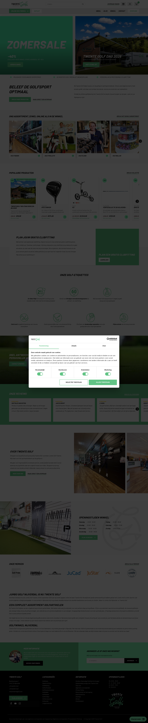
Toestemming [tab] (44, 346)
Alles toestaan (103, 382)
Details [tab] (74, 346)
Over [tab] (104, 346)
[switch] (63, 374)
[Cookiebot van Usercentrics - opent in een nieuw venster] (108, 339)
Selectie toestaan (74, 382)
